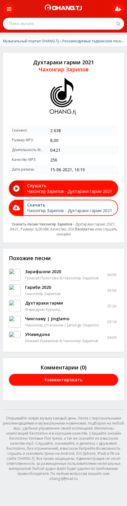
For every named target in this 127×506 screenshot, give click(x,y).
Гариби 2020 (38, 287)
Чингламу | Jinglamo (47, 318)
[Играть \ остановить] (15, 275)
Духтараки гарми (44, 303)
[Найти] (118, 24)
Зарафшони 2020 (43, 271)
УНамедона (37, 334)
